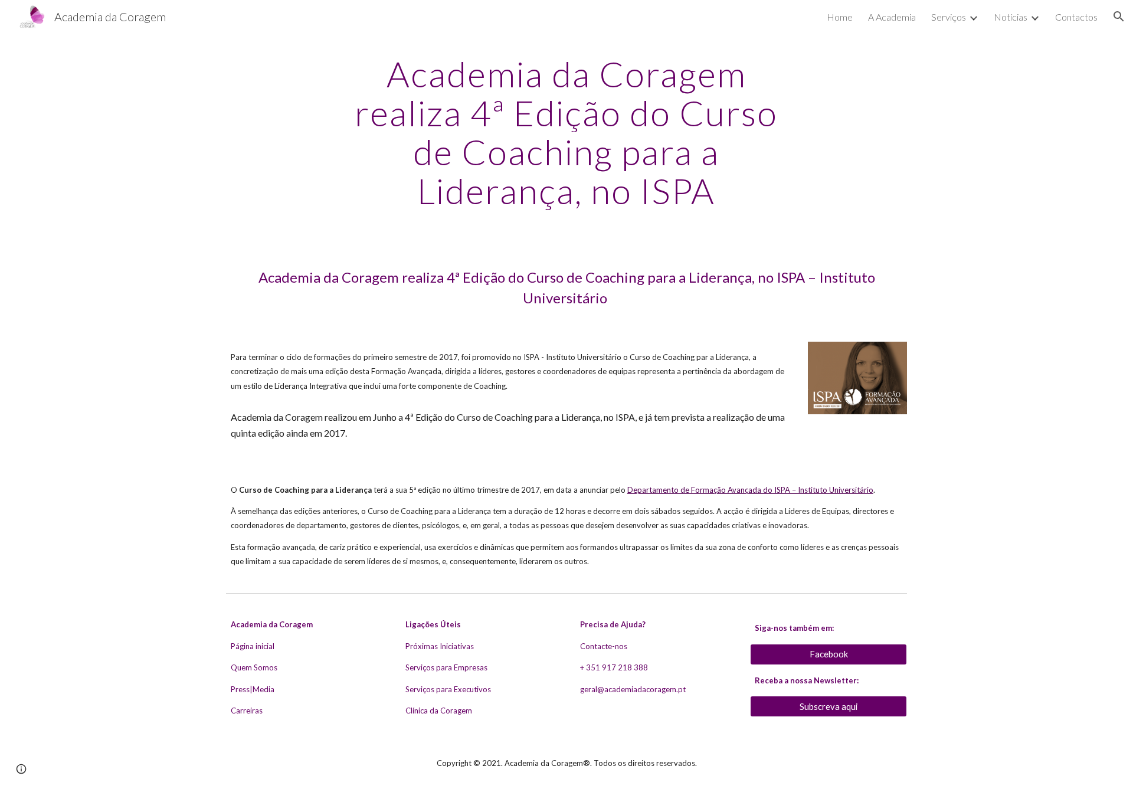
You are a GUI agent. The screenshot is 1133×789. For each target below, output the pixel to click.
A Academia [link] (892, 16)
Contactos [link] (1076, 16)
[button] (1119, 16)
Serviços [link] (948, 16)
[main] (566, 132)
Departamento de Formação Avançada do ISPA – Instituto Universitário (750, 490)
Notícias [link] (1010, 16)
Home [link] (840, 16)
